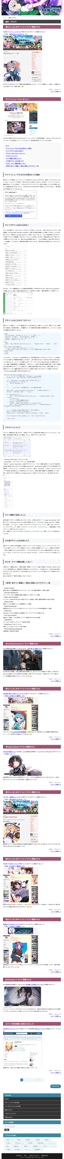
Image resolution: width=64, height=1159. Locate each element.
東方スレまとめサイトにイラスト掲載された (22, 27)
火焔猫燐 (38, 1140)
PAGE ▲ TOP (55, 1086)
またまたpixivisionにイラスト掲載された (21, 643)
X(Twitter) (19, 1155)
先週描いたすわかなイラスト (11, 924)
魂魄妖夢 (17, 1146)
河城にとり (10, 1140)
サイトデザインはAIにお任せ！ (15, 151)
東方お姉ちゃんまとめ (16, 799)
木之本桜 (18, 1149)
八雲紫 (9, 1143)
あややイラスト (14, 864)
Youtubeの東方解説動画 (19, 732)
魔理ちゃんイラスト (16, 797)
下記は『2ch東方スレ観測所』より (14, 696)
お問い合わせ (8, 1117)
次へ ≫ (41, 1080)
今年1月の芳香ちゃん (9, 752)
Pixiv (25, 1155)
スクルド (28, 1149)
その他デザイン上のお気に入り (15, 161)
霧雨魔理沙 (38, 1149)
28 (35, 1080)
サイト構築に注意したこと (13, 158)
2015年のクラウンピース (10, 1029)
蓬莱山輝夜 (41, 1143)
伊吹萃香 (31, 1143)
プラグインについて (11, 156)
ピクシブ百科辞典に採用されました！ (20, 1023)
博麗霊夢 (36, 1146)
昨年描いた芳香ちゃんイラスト (35, 984)
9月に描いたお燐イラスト (35, 648)
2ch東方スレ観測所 (15, 926)
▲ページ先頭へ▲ (56, 91)
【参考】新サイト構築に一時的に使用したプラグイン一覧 (22, 166)
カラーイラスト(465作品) (12, 1102)
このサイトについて (10, 1113)
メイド (53, 1146)
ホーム (4, 18)
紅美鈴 (47, 1140)
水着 (45, 1146)
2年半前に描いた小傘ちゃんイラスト (13, 694)
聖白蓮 (19, 1140)
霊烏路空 (29, 1140)
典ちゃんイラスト (40, 1029)
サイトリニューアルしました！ (17, 99)
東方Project (19, 1143)
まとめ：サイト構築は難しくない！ (16, 163)
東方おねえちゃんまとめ (17, 34)
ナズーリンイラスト (15, 32)
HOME (7, 1099)
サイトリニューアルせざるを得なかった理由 (18, 148)
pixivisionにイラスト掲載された (18, 979)
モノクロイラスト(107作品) (13, 1106)
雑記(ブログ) (8, 1110)
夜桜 (8, 1146)
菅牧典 (27, 1146)
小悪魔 (8, 1149)
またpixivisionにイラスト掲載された (20, 746)
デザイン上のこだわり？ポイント (15, 153)
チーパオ (51, 1143)
